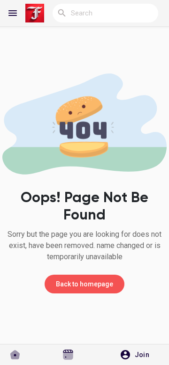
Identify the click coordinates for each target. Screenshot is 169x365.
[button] (138, 354)
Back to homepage (84, 284)
